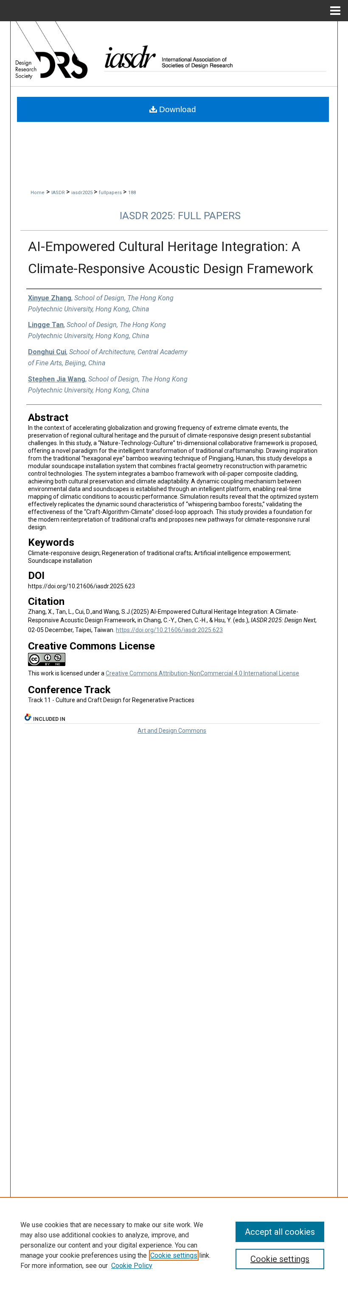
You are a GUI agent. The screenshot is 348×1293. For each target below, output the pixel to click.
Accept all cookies (280, 1232)
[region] (174, 1245)
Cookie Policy (131, 1266)
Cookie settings (173, 1255)
